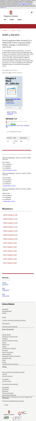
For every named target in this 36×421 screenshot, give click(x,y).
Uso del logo (5, 379)
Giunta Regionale (7, 311)
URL (22, 125)
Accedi (6, 405)
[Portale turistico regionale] (6, 417)
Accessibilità (5, 387)
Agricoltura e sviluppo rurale (9, 336)
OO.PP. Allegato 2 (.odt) (10, 243)
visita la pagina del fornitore (25, 4)
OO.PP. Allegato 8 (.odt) (10, 263)
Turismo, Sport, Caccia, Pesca (10, 364)
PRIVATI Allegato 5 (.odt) (10, 223)
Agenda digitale (6, 335)
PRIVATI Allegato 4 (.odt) (10, 219)
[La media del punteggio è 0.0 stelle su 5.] (7, 103)
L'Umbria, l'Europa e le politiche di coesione (14, 320)
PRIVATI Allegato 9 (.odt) (10, 239)
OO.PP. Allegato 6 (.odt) (10, 255)
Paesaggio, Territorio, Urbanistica (5, 30)
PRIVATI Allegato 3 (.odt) (10, 215)
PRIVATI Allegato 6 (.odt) (10, 227)
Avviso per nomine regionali (9, 326)
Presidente (5, 309)
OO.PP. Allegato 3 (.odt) (10, 247)
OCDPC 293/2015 (5, 283)
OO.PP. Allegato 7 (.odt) (10, 259)
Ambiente (5, 338)
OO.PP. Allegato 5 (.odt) (10, 251)
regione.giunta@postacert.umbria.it (14, 401)
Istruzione (5, 350)
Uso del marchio (6, 381)
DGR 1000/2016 (5, 289)
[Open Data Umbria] (22, 412)
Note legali (5, 391)
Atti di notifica (6, 323)
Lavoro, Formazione (7, 352)
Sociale (4, 362)
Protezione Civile (6, 358)
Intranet (19, 19)
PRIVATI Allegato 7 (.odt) (10, 231)
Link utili (4, 374)
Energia (4, 346)
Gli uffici (4, 313)
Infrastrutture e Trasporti (9, 348)
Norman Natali (16, 99)
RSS (5, 19)
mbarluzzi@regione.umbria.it (10, 170)
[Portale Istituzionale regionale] (9, 412)
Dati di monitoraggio (7, 393)
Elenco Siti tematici (7, 376)
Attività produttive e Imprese (10, 340)
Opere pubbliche (6, 354)
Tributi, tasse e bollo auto (9, 395)
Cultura (4, 342)
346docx (14, 30)
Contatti (12, 19)
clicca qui (23, 2)
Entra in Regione (8, 304)
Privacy (4, 317)
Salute (4, 360)
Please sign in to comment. (12, 113)
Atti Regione (5, 389)
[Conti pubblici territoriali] (17, 417)
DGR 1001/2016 (5, 295)
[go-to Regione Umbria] (11, 11)
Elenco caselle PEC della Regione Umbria (13, 372)
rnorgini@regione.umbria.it (9, 185)
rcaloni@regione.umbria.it (9, 201)
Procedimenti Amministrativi (10, 384)
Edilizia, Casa (5, 344)
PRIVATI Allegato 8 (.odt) (10, 235)
